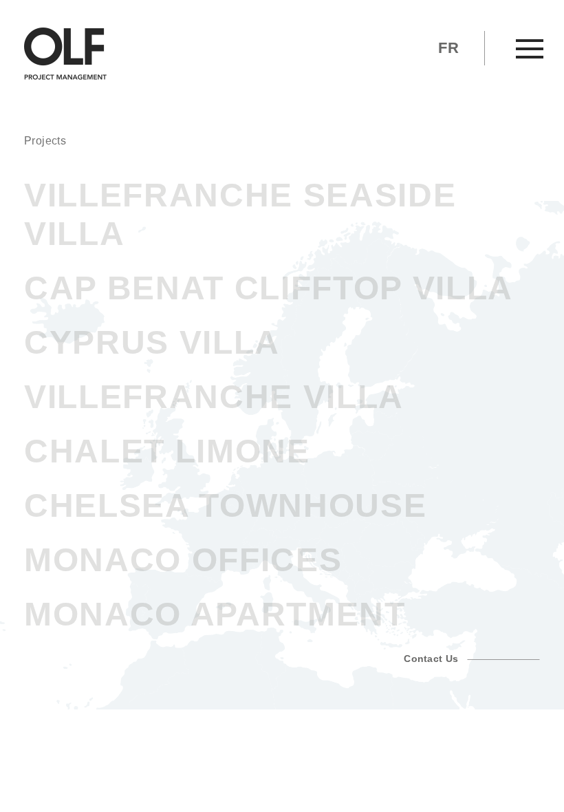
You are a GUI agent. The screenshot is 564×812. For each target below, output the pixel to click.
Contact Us (435, 658)
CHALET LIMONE (167, 451)
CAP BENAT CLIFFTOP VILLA (268, 288)
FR (448, 47)
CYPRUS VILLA (152, 342)
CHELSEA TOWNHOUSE (225, 505)
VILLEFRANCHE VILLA (214, 396)
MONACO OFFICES (183, 560)
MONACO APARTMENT (215, 614)
